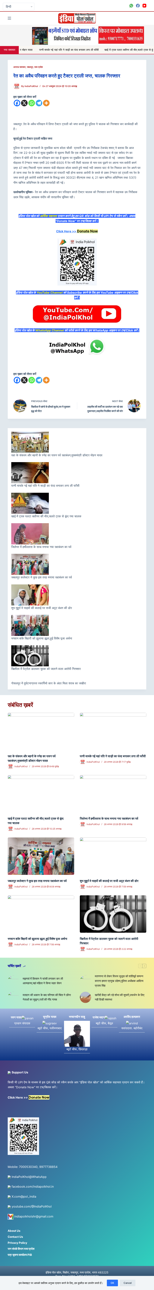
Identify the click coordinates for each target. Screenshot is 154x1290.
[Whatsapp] (31, 103)
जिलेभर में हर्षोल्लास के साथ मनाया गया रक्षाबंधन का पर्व (41, 547)
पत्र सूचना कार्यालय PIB (20, 1255)
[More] (46, 103)
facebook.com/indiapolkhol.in (32, 1186)
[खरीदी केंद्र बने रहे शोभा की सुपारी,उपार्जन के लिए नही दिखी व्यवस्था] (85, 997)
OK (112, 1282)
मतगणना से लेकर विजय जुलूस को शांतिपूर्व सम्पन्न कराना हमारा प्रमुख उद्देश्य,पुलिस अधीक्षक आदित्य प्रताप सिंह (119, 980)
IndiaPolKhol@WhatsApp (29, 1177)
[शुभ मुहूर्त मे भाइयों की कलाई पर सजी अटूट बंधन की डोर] (113, 856)
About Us (14, 1231)
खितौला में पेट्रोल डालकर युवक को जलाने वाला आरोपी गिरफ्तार (46, 669)
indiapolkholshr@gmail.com (33, 1216)
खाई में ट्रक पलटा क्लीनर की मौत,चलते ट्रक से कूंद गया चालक (97, 49)
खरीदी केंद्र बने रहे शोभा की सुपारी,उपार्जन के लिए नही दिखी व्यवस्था (119, 997)
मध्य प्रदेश (38, 67)
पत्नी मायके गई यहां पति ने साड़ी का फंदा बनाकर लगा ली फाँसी (30, 49)
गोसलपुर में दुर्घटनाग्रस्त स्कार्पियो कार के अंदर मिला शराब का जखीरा (49, 683)
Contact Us (15, 1237)
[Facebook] (138, 6)
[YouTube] (144, 6)
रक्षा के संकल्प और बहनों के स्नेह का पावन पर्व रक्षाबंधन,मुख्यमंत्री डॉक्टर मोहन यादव (57, 455)
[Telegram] (39, 103)
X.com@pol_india (23, 1196)
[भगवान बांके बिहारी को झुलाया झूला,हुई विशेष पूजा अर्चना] (41, 914)
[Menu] (9, 18)
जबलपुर (30, 67)
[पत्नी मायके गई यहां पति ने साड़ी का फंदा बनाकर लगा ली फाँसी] (113, 731)
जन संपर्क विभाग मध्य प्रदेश (21, 1249)
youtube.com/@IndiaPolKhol (31, 1206)
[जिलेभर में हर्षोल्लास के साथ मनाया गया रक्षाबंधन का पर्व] (113, 793)
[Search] (144, 18)
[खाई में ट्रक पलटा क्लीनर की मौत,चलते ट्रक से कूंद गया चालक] (41, 793)
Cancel (128, 1282)
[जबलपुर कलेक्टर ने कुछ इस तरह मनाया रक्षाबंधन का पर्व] (41, 856)
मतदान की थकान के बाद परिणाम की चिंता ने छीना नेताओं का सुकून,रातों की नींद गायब (47, 997)
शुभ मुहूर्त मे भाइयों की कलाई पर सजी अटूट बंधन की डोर (41, 608)
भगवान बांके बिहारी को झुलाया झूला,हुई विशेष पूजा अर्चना (41, 638)
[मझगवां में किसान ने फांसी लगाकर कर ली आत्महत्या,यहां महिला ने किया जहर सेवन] (13, 981)
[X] (24, 103)
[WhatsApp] (131, 6)
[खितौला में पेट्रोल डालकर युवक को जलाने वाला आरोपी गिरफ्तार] (113, 914)
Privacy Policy (17, 1243)
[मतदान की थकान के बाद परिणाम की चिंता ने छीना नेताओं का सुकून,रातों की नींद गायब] (13, 997)
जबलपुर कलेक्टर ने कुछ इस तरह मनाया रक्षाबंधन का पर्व (41, 577)
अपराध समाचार (19, 67)
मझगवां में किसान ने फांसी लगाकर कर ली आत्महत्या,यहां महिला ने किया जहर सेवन (43, 981)
